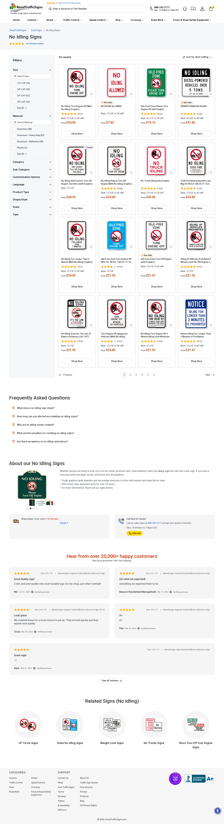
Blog (82, 801)
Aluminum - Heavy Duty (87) (30, 135)
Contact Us (63, 778)
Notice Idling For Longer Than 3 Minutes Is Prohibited (196, 335)
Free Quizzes (86, 787)
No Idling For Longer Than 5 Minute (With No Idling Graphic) (76, 260)
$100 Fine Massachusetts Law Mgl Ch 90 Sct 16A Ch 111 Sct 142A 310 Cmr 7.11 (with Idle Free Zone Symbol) (196, 182)
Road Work (157, 20)
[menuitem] (16, 20)
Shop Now (77, 133)
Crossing (136, 20)
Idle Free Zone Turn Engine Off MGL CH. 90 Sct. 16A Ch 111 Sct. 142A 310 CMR (117, 261)
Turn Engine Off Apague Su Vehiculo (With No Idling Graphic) (114, 335)
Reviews (62, 796)
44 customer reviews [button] (35, 44)
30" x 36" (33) (23, 102)
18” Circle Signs (28, 743)
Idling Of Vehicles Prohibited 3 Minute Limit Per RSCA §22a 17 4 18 (196, 261)
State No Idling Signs (70, 743)
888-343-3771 (155, 523)
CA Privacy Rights (88, 805)
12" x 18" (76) (23, 83)
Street (49, 20)
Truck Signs (36, 30)
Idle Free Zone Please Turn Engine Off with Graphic (154, 107)
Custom (31, 20)
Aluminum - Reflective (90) (30, 141)
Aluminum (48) (24, 129)
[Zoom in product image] (91, 94)
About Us (84, 778)
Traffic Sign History (89, 782)
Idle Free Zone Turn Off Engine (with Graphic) (156, 260)
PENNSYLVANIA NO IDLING (194, 106)
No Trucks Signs (154, 743)
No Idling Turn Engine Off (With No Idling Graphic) (76, 107)
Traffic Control (71, 20)
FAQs (60, 782)
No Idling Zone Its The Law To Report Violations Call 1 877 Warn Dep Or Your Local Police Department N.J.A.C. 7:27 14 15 (76, 335)
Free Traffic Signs (66, 787)
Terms (61, 792)
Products (84, 796)
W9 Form (62, 810)
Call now (136, 533)
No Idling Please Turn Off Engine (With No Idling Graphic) (116, 182)
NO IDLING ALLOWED (111, 106)
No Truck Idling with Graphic (155, 181)
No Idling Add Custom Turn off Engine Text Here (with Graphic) (77, 182)
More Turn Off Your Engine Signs (195, 745)
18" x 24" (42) (23, 89)
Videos (61, 801)
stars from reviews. (68, 3)
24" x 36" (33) (23, 95)
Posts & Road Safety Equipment (191, 20)
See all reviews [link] (110, 680)
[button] (193, 9)
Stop (118, 20)
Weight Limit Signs (112, 743)
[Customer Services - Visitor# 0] (185, 9)
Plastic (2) (22, 148)
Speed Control (97, 20)
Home (16, 20)
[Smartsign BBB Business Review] (199, 779)
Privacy (83, 792)
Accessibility (64, 805)
